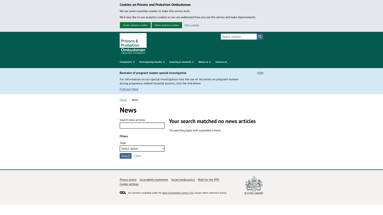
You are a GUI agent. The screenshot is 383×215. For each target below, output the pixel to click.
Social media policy (183, 179)
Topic (123, 143)
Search (125, 156)
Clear (137, 155)
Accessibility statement (154, 179)
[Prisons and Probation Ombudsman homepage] (133, 44)
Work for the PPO (208, 179)
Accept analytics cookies (135, 25)
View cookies (191, 25)
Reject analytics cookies (167, 25)
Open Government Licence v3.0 (178, 192)
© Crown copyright (253, 192)
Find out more (129, 89)
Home (123, 100)
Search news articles (132, 120)
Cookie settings (129, 184)
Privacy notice (128, 179)
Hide (260, 73)
